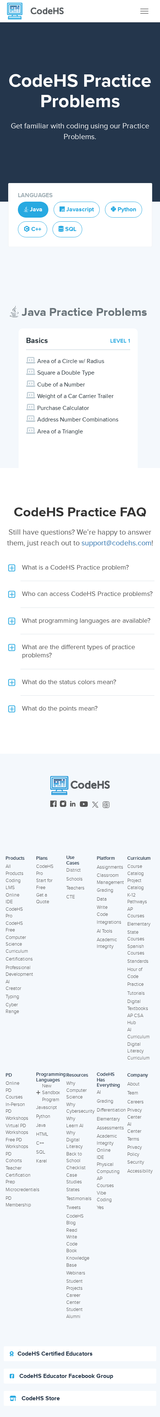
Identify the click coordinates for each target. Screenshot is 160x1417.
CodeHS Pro (14, 912)
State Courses (135, 935)
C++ (40, 1143)
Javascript (46, 1107)
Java (41, 1125)
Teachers (75, 888)
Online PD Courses (14, 1090)
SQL (40, 1152)
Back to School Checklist (76, 1161)
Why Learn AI (74, 1122)
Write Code (102, 910)
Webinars (75, 1273)
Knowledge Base (77, 1261)
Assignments (110, 867)
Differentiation (111, 1110)
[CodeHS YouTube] (84, 805)
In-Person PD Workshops (17, 1111)
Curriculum (139, 858)
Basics (37, 340)
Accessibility (140, 1171)
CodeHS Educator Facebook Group (65, 1376)
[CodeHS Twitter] (95, 805)
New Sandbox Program (51, 1093)
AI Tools (104, 931)
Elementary (138, 924)
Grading (105, 890)
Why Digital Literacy (74, 1140)
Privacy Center (134, 1113)
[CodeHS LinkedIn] (73, 805)
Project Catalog (135, 884)
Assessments (110, 1128)
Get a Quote (42, 898)
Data (102, 899)
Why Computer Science (76, 1090)
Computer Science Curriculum (17, 944)
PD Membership (18, 1201)
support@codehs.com (116, 543)
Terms (133, 1139)
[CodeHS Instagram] (63, 805)
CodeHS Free (14, 926)
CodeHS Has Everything (108, 1080)
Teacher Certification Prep (18, 1175)
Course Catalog (135, 869)
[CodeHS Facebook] (53, 805)
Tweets (73, 1208)
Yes (100, 1208)
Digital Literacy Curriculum (138, 1051)
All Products (14, 869)
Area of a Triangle (60, 431)
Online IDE (12, 898)
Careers (135, 1102)
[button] (80, 568)
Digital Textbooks (137, 1005)
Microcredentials (22, 1190)
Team (132, 1093)
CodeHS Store (40, 1398)
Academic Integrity (107, 943)
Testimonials (79, 1199)
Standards (137, 961)
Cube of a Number (61, 384)
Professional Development (19, 971)
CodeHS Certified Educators (55, 1353)
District (73, 870)
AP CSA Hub (135, 1019)
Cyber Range (12, 1008)
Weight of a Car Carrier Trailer (75, 396)
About (133, 1084)
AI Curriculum (138, 1033)
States (73, 1190)
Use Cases (72, 860)
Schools (74, 879)
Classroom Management (110, 878)
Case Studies (74, 1178)
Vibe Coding (104, 1196)
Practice (135, 984)
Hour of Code (134, 973)
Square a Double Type (66, 372)
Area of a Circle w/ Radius (70, 361)
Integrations (109, 922)
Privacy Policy (134, 1150)
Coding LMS (13, 884)
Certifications (19, 959)
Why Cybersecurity (80, 1108)
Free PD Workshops (17, 1143)
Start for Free (44, 884)
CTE (70, 897)
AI (99, 1092)
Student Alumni (74, 1313)
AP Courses (135, 912)
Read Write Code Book (71, 1240)
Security (135, 1162)
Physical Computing (108, 1167)
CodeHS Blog (75, 1219)
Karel (41, 1161)
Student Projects (74, 1284)
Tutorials (136, 993)
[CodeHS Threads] (106, 805)
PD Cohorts (14, 1157)
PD (9, 1075)
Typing (12, 997)
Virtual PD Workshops (17, 1129)
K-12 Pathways (137, 898)
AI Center (134, 1127)
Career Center (73, 1298)
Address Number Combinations (77, 419)
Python (43, 1116)
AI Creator (13, 985)
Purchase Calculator (63, 408)
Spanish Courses (135, 949)
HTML (42, 1134)
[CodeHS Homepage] (38, 11)
